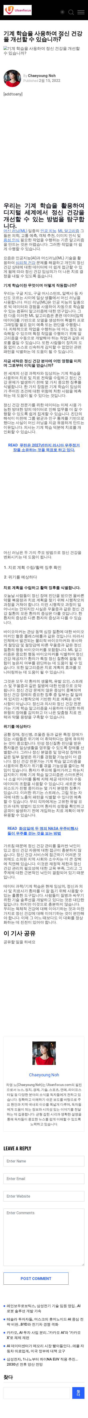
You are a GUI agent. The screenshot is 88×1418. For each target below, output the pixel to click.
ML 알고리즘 (68, 231)
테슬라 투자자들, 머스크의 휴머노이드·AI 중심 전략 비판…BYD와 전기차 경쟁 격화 (45, 1322)
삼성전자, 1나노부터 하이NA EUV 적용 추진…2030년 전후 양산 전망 (42, 1362)
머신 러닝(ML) (15, 231)
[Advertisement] (44, 154)
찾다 (8, 1377)
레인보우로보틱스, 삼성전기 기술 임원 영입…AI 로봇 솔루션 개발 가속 (43, 1308)
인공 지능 (48, 231)
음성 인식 (11, 240)
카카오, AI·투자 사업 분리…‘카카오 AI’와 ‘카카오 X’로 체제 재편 (44, 1335)
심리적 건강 (25, 262)
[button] (80, 13)
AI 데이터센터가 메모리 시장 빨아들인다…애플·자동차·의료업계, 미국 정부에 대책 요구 (45, 1348)
